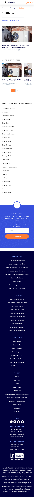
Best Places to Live (8, 116)
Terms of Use (17, 390)
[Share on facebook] (11, 421)
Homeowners (6, 152)
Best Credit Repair (17, 306)
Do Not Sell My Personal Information (17, 394)
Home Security (7, 141)
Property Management (9, 167)
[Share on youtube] (22, 421)
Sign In (29, 2)
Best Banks (17, 281)
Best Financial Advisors (17, 330)
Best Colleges (17, 348)
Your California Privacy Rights (17, 397)
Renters (4, 174)
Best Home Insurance (17, 320)
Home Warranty (7, 149)
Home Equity (6, 123)
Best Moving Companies (17, 288)
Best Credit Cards (17, 278)
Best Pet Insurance (17, 366)
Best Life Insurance (17, 323)
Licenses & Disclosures (17, 401)
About (17, 376)
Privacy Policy (17, 387)
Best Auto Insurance (17, 313)
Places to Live (6, 163)
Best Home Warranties (17, 327)
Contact (17, 380)
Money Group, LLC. (19, 467)
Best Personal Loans (17, 309)
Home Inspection (7, 130)
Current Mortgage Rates (17, 260)
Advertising (17, 404)
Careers (17, 411)
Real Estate (5, 170)
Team (17, 383)
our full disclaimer (25, 484)
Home (4, 8)
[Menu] (3, 2)
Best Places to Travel (17, 359)
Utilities (21, 8)
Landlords (5, 160)
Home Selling (6, 145)
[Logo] (11, 2)
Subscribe (16, 236)
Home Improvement (9, 49)
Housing (12, 8)
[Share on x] (14, 421)
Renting (4, 178)
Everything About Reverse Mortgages (17, 274)
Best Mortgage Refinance (17, 271)
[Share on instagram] (18, 421)
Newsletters (17, 341)
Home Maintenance (8, 134)
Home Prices (6, 138)
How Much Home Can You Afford (17, 267)
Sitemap (17, 408)
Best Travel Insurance (17, 362)
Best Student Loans (17, 299)
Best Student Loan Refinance (17, 302)
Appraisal (5, 112)
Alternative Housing (8, 108)
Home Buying (6, 119)
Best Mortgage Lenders (17, 264)
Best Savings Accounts (17, 285)
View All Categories (11, 20)
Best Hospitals (17, 352)
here (29, 491)
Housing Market (7, 156)
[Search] (5, 2)
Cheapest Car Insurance (17, 316)
